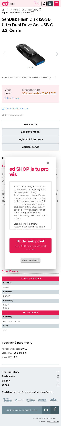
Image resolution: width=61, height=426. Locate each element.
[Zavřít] (48, 163)
